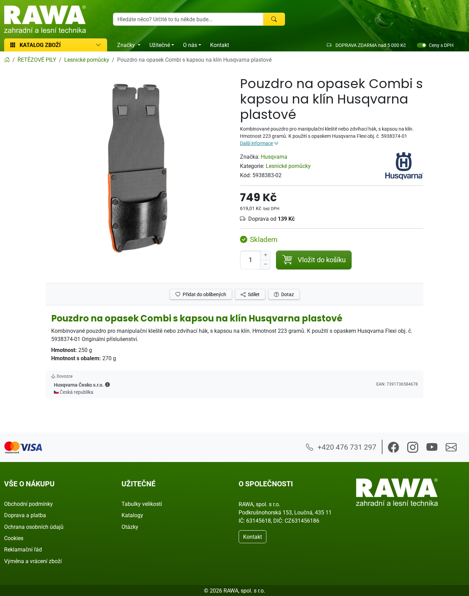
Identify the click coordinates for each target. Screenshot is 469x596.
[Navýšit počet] (265, 255)
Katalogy (132, 515)
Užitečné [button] (159, 44)
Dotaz (287, 294)
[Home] (7, 59)
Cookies (13, 538)
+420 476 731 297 (346, 446)
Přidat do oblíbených (204, 294)
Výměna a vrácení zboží (33, 561)
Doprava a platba (25, 515)
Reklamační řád (23, 549)
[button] (107, 385)
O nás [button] (190, 44)
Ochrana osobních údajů (34, 526)
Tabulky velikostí (142, 503)
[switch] (421, 45)
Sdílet (253, 294)
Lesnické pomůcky (288, 165)
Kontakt (219, 44)
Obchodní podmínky (28, 503)
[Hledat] (274, 19)
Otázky (130, 526)
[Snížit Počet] (265, 264)
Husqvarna (274, 156)
